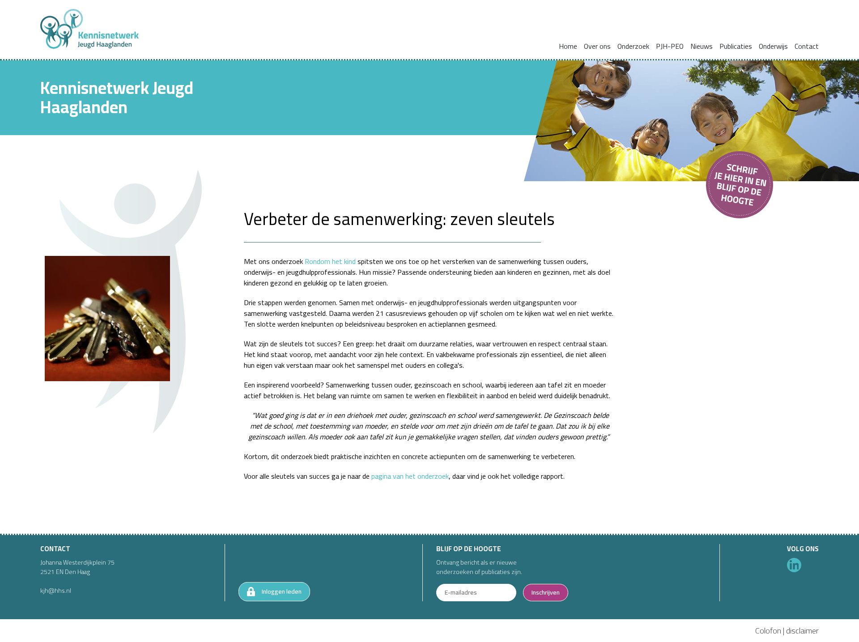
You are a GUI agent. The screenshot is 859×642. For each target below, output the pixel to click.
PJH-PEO (670, 46)
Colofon (768, 630)
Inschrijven (546, 592)
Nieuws (701, 46)
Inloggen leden (282, 591)
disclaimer (802, 630)
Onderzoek (633, 46)
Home (568, 46)
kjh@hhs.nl (55, 590)
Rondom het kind (330, 261)
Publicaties (735, 46)
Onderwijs (773, 46)
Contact (807, 46)
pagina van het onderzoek (410, 476)
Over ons (597, 46)
